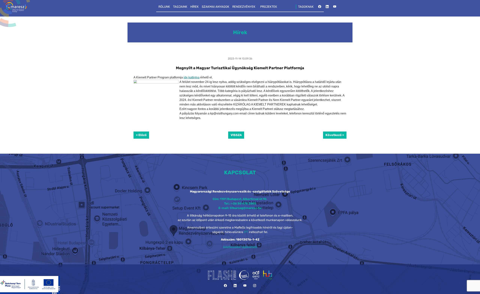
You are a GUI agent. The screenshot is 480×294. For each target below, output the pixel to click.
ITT (246, 232)
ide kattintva (192, 77)
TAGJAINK (180, 6)
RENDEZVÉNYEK (243, 6)
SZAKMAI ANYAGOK (215, 6)
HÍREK (194, 6)
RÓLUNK (164, 6)
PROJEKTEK (268, 6)
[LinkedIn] (327, 8)
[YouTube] (334, 8)
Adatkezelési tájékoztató (240, 247)
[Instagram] (254, 285)
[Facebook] (319, 8)
